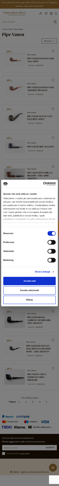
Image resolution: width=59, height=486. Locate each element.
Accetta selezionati (29, 290)
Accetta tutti (29, 281)
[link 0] (43, 184)
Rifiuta (29, 300)
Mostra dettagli (42, 271)
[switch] (52, 242)
